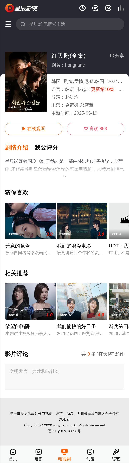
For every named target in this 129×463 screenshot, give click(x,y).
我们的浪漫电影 (74, 245)
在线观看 (33, 128)
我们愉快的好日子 (76, 326)
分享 (117, 55)
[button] (20, 147)
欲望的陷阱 (17, 326)
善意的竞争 (17, 245)
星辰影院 (17, 413)
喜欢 (95, 128)
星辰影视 (21, 8)
